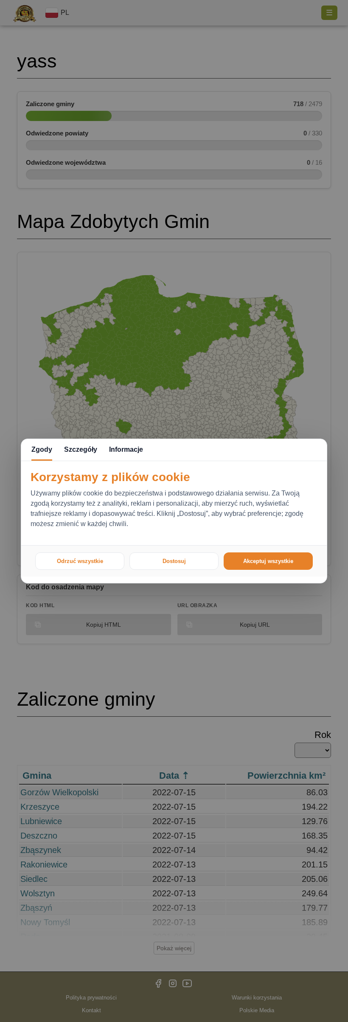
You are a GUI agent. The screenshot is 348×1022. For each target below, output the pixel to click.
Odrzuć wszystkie (80, 561)
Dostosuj (174, 561)
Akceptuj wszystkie (268, 561)
